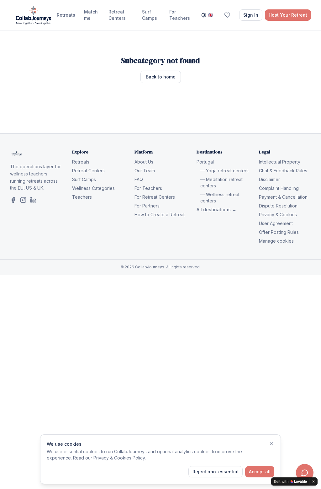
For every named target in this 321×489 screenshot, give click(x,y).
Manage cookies (276, 241)
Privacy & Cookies (278, 214)
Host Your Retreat (288, 15)
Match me (91, 15)
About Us (143, 161)
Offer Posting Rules (279, 232)
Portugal (205, 161)
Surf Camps (149, 15)
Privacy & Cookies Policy (119, 457)
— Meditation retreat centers (221, 182)
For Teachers (179, 15)
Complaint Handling (279, 188)
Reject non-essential (215, 471)
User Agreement (276, 223)
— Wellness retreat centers (219, 197)
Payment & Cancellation (283, 197)
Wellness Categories (93, 188)
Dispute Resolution (278, 205)
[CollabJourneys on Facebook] (13, 200)
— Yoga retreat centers (224, 170)
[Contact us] (304, 472)
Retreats (66, 15)
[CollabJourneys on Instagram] (23, 200)
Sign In (250, 15)
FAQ (138, 179)
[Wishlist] (227, 15)
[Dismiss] (271, 444)
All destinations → (216, 209)
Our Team (144, 170)
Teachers (82, 197)
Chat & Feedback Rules (283, 170)
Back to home (161, 76)
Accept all (260, 471)
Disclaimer (269, 179)
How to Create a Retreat (159, 214)
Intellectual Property (279, 161)
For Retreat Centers (154, 197)
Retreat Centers (117, 15)
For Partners (147, 205)
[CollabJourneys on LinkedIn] (33, 200)
